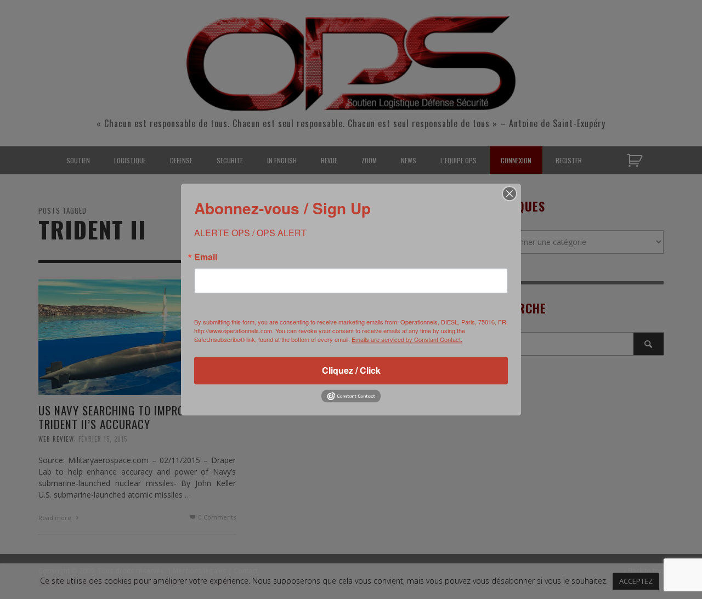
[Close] (509, 193)
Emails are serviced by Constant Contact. (407, 339)
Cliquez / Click (351, 370)
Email (205, 257)
